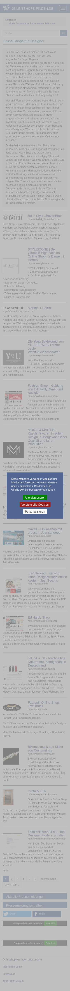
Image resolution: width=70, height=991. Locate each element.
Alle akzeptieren (35, 497)
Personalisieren (35, 511)
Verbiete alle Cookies (35, 504)
